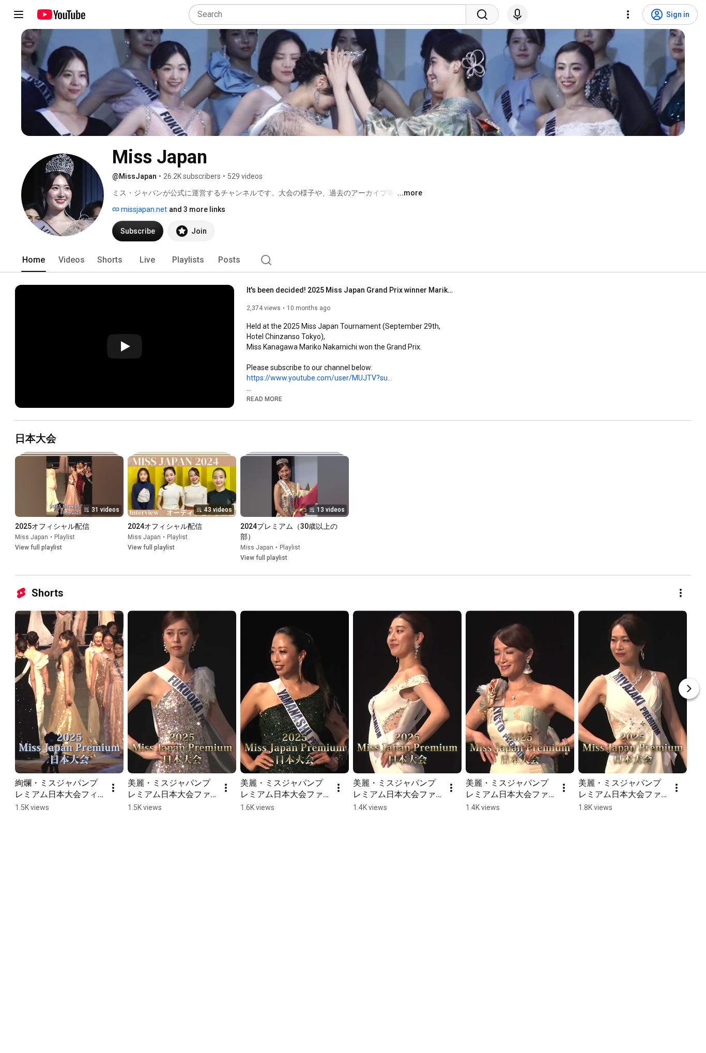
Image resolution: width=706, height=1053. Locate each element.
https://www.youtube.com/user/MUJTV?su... (319, 378)
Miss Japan (31, 537)
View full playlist (38, 547)
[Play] (124, 346)
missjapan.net (143, 209)
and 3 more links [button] (197, 209)
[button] (264, 398)
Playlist (64, 537)
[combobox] (330, 14)
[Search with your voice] (517, 14)
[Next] (689, 688)
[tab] (33, 260)
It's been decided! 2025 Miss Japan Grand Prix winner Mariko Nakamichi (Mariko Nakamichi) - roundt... (350, 290)
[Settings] (628, 14)
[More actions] (680, 593)
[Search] (482, 14)
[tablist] (353, 260)
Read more (264, 399)
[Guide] (18, 14)
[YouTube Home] (61, 14)
